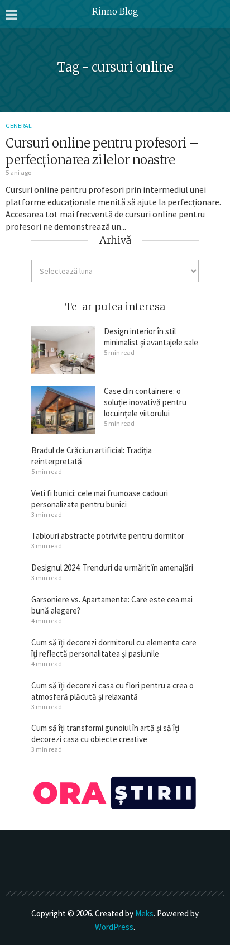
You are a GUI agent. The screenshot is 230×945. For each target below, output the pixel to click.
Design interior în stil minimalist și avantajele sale (151, 337)
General (19, 125)
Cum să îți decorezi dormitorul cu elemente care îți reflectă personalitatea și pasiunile (114, 648)
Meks (144, 913)
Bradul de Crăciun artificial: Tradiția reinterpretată (91, 456)
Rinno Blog (115, 11)
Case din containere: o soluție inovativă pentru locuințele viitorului (145, 402)
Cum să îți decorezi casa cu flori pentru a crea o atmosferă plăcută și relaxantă (112, 691)
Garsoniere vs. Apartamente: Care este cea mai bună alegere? (112, 605)
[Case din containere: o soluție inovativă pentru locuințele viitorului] (63, 410)
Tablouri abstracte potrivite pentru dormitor (107, 535)
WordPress (114, 927)
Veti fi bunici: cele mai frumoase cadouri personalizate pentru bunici (99, 499)
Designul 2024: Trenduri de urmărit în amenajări (112, 567)
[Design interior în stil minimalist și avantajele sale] (63, 350)
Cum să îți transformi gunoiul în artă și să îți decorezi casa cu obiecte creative (105, 733)
